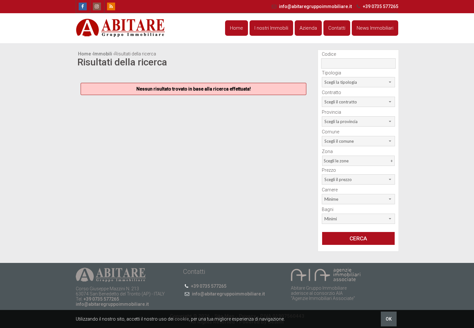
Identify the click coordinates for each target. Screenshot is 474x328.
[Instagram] (96, 6)
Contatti (336, 28)
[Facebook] (82, 6)
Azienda (308, 28)
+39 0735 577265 (380, 6)
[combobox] (358, 82)
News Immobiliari (375, 28)
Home (236, 28)
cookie (181, 319)
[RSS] (110, 6)
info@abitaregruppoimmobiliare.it (315, 6)
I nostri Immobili (271, 28)
